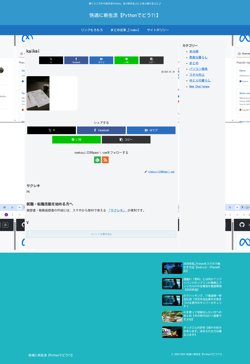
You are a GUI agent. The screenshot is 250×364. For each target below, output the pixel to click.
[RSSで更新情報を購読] (105, 159)
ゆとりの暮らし (200, 80)
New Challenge (199, 86)
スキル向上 (197, 74)
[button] (152, 60)
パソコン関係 (198, 68)
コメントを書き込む (101, 234)
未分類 (193, 51)
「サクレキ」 (118, 210)
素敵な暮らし (198, 57)
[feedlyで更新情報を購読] (97, 159)
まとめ (193, 62)
